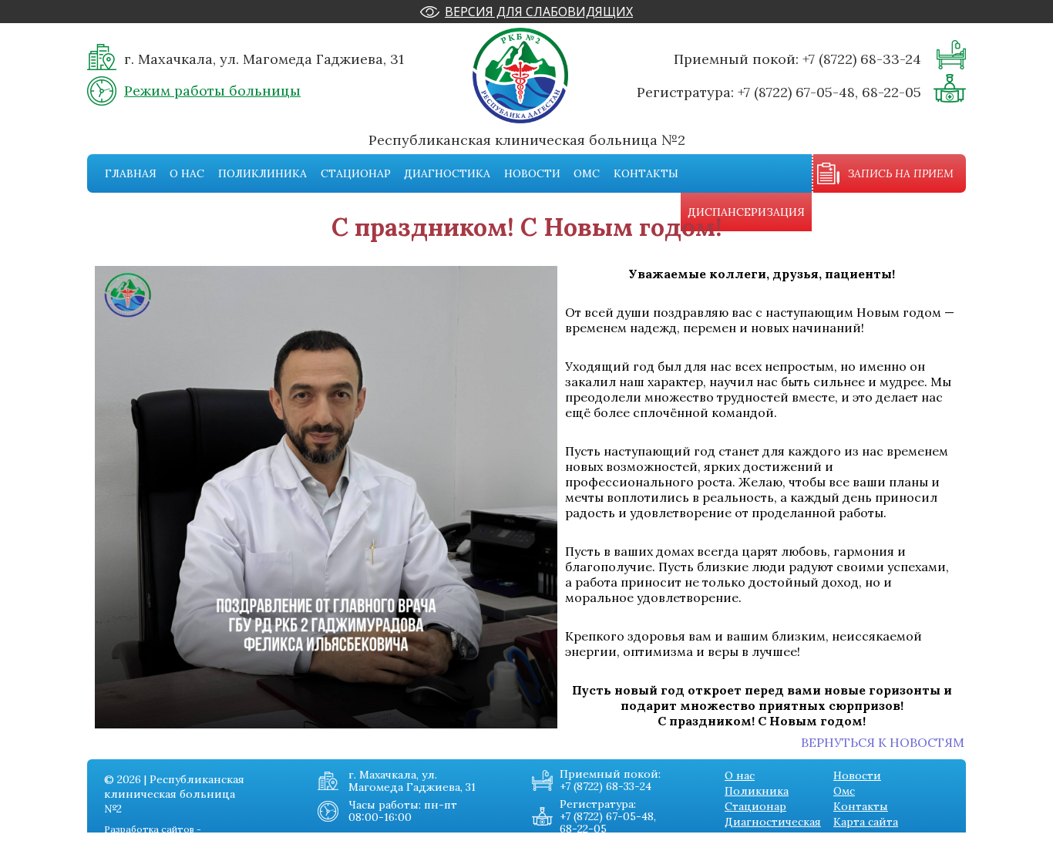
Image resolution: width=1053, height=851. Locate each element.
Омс (587, 173)
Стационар (356, 173)
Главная (130, 173)
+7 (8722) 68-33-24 (861, 59)
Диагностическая (773, 822)
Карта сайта (865, 822)
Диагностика (447, 173)
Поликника (757, 791)
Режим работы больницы (212, 90)
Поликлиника (262, 173)
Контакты (646, 173)
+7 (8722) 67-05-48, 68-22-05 (829, 92)
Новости (532, 173)
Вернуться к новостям (882, 742)
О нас (187, 173)
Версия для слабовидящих (539, 11)
